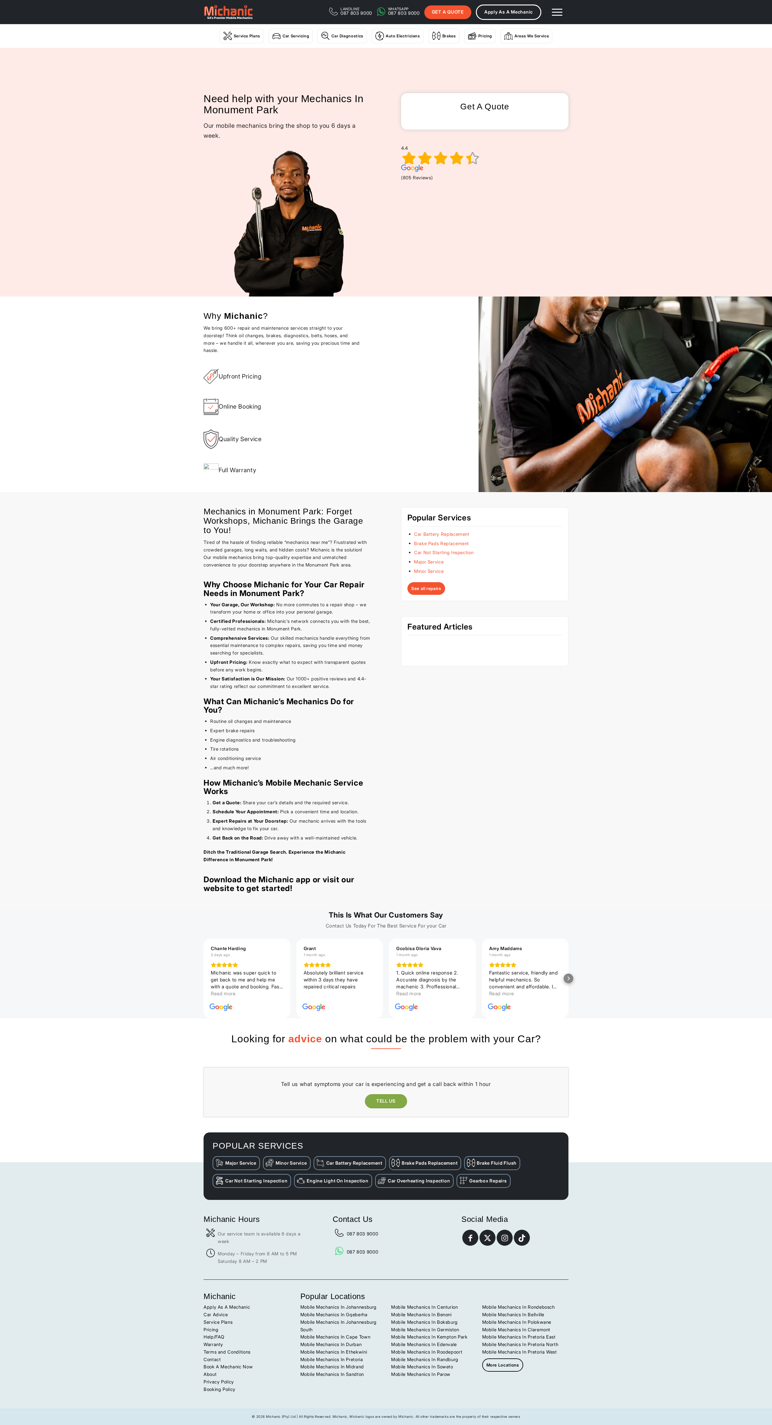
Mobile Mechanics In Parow (421, 1374)
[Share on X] (487, 1237)
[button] (203, 978)
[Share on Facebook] (470, 1237)
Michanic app (284, 879)
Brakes (449, 35)
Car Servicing (296, 35)
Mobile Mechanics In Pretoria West (519, 1352)
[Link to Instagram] (504, 1237)
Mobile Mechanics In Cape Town (335, 1337)
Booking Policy (220, 1389)
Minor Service (429, 571)
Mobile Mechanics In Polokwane (517, 1322)
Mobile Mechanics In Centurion (424, 1307)
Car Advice (216, 1314)
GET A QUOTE (448, 12)
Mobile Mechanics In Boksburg (424, 1322)
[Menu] (557, 12)
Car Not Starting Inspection (443, 552)
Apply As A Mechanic (508, 12)
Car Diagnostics (347, 35)
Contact (212, 1359)
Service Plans (247, 35)
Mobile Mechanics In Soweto (422, 1367)
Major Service (429, 562)
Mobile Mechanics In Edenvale (424, 1344)
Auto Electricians (403, 35)
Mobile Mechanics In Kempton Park (429, 1337)
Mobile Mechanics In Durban (331, 1344)
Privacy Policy (219, 1382)
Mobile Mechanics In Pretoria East (519, 1337)
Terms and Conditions (227, 1352)
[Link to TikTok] (522, 1237)
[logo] (228, 12)
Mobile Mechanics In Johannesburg (338, 1307)
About (210, 1374)
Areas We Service (531, 35)
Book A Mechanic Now (228, 1367)
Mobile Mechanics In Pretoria (331, 1359)
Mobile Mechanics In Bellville (513, 1314)
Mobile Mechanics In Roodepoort (426, 1352)
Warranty (213, 1344)
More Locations (502, 1364)
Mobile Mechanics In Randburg (424, 1359)
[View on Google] (221, 1007)
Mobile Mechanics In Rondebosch (518, 1307)
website (219, 888)
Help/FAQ (214, 1337)
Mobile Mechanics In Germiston (425, 1329)
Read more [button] (316, 993)
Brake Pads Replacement (441, 543)
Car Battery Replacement (442, 534)
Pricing (485, 35)
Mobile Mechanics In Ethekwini (333, 1352)
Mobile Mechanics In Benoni (421, 1314)
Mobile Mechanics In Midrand (332, 1367)
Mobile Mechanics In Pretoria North (520, 1344)
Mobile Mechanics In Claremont (516, 1329)
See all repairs (426, 588)
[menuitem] (557, 12)
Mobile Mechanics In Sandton (332, 1374)
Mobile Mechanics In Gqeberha (334, 1314)
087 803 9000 (362, 1234)
